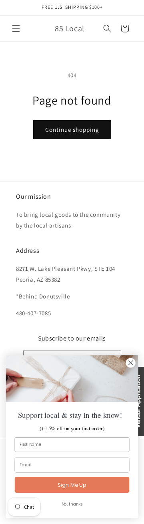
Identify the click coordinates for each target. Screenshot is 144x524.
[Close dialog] (131, 363)
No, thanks (72, 504)
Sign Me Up (72, 484)
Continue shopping (72, 129)
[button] (16, 28)
